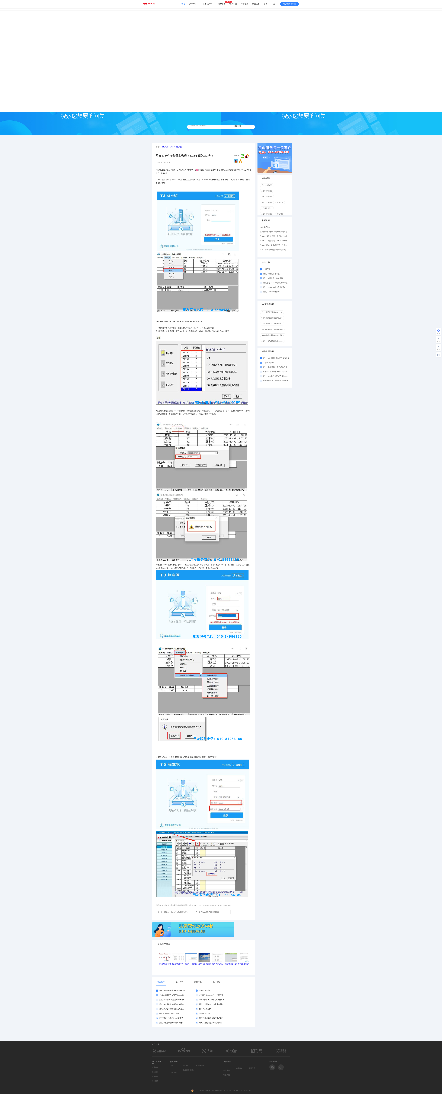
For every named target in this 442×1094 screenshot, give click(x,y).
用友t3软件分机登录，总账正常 (171, 1018)
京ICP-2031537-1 (226, 1090)
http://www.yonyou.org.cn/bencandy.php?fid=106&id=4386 (212, 905)
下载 (273, 4)
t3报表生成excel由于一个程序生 (211, 995)
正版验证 (239, 1068)
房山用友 (155, 1081)
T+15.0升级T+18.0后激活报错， (272, 324)
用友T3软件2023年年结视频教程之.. (173, 912)
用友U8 (185, 1065)
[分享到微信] (242, 156)
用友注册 (226, 1070)
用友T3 (172, 1065)
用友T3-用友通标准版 (271, 274)
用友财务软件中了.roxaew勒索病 (272, 329)
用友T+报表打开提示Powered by (272, 312)
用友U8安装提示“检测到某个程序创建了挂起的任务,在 (280, 245)
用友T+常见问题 (267, 214)
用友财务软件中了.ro (178, 964)
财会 (265, 4)
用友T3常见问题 (176, 147)
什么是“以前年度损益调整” (169, 1013)
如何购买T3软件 (205, 1009)
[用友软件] (150, 4)
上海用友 (252, 1068)
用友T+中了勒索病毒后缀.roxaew (272, 341)
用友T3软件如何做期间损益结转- (171, 1004)
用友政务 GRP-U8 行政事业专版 (275, 283)
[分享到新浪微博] (247, 156)
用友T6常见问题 (267, 191)
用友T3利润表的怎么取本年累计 (211, 1004)
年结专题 (244, 4)
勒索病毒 (256, 4)
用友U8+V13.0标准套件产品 (274, 287)
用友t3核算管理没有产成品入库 (171, 995)
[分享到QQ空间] (240, 161)
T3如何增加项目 (205, 1013)
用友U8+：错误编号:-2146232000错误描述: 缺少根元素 (281, 241)
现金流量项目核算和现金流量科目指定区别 (276, 232)
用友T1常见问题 (267, 202)
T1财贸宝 (266, 269)
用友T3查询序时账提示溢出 (207, 912)
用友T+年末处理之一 (218, 964)
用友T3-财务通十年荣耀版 (273, 278)
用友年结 (173, 1072)
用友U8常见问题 (267, 185)
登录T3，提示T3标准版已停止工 (171, 1009)
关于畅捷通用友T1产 (244, 964)
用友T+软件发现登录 (204, 964)
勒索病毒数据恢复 (189, 1070)
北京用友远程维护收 (165, 964)
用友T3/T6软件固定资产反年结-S (171, 1000)
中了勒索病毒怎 (267, 208)
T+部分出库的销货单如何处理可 (272, 318)
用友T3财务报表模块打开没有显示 (172, 990)
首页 (183, 4)
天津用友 (155, 1067)
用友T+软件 (200, 1065)
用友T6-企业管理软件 (271, 292)
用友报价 (221, 4)
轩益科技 (226, 1075)
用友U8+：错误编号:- (191, 964)
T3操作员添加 (204, 990)
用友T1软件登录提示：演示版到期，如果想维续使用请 (280, 250)
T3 (197, 170)
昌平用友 (155, 1076)
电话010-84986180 (289, 4)
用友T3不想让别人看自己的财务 (171, 1023)
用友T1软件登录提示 (231, 964)
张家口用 (155, 1072)
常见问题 (233, 4)
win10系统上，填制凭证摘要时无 (211, 1000)
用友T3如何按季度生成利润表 (210, 1023)
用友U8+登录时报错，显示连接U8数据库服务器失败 (280, 236)
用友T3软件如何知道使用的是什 (211, 1018)
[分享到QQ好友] (236, 161)
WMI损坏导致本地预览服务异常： (273, 335)
